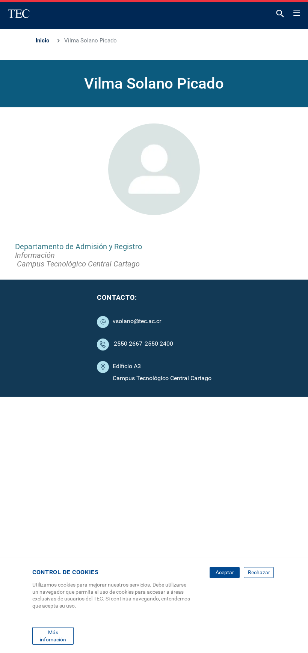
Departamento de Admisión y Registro (78, 246)
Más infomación (53, 635)
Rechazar (259, 572)
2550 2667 (128, 343)
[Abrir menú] (296, 11)
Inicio (42, 40)
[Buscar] (280, 15)
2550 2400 (159, 343)
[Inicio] (19, 13)
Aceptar (225, 572)
